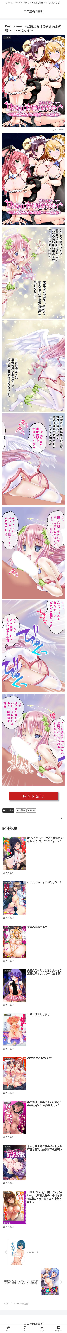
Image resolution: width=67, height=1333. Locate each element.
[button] (60, 679)
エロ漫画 (9, 810)
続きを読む (33, 796)
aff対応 (22, 810)
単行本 (32, 810)
